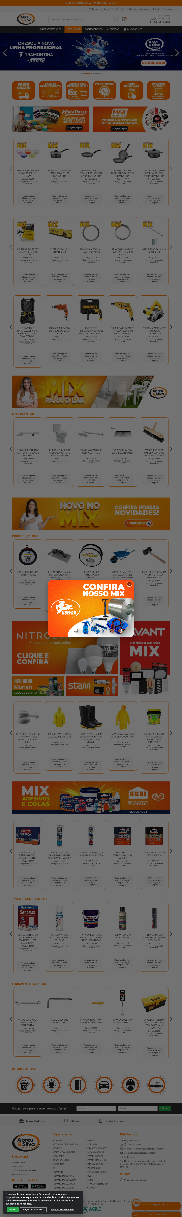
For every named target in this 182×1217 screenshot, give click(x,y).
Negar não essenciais (33, 1209)
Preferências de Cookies (62, 1209)
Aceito (13, 1209)
